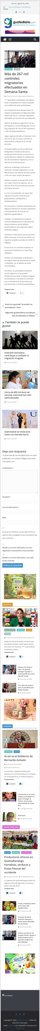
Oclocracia (21, 815)
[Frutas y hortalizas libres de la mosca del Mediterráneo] (9, 907)
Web (4, 517)
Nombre (6, 497)
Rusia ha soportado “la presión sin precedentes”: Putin (19, 306)
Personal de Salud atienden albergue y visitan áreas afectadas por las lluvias (26, 920)
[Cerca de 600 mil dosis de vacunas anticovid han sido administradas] (20, 372)
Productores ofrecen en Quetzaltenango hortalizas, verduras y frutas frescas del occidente (18, 864)
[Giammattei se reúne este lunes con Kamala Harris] (20, 411)
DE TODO (7, 852)
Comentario (7, 468)
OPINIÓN (16, 751)
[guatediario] (7, 996)
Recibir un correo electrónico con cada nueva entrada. (17, 559)
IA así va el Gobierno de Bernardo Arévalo (18, 758)
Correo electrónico (10, 507)
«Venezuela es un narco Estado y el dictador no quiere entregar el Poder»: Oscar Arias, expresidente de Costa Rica (26, 800)
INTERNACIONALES (10, 630)
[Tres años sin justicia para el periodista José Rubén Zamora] (9, 689)
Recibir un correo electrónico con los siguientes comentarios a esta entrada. (18, 549)
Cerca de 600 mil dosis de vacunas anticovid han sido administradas (17, 395)
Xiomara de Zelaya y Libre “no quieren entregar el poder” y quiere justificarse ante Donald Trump (26, 671)
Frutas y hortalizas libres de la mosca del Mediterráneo (27, 906)
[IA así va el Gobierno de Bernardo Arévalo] (20, 739)
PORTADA (17, 69)
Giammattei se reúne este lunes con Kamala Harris (17, 433)
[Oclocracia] (9, 817)
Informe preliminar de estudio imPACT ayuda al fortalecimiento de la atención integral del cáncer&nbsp (27, 937)
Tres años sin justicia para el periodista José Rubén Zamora (26, 687)
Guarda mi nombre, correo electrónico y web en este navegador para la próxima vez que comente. (19, 535)
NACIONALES (8, 69)
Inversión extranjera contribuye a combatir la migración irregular (16, 355)
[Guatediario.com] (4, 39)
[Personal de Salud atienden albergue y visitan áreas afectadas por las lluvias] (9, 922)
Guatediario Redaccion (27, 96)
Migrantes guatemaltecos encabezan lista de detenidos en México (20, 314)
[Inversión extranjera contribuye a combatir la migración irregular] (20, 332)
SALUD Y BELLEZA (26, 852)
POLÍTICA (29, 630)
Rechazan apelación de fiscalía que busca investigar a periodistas (21, 8)
